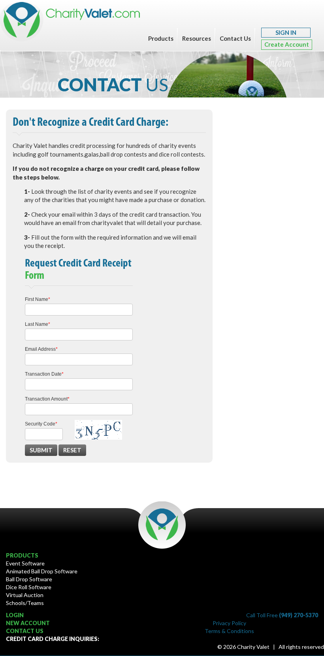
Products (160, 38)
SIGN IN (285, 32)
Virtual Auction (24, 595)
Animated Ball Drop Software (41, 571)
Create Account (286, 44)
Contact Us (235, 38)
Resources (196, 38)
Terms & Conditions (229, 631)
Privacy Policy (229, 623)
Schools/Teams (25, 602)
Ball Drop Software (29, 579)
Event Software (25, 563)
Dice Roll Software (28, 587)
